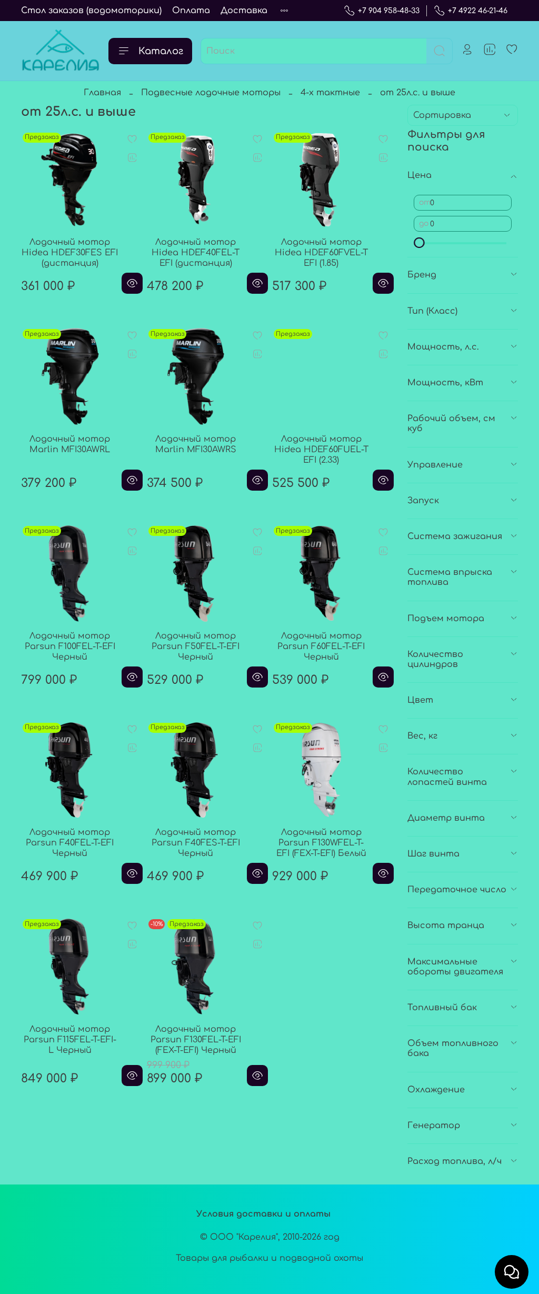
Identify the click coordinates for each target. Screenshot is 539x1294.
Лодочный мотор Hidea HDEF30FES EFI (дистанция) (70, 252)
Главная (102, 92)
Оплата (191, 10)
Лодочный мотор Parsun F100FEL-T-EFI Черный (70, 646)
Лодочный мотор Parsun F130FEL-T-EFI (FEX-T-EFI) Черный (196, 1039)
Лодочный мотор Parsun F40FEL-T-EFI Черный (70, 843)
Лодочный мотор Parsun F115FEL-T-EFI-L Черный (70, 1039)
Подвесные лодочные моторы (211, 92)
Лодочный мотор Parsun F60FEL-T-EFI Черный (321, 646)
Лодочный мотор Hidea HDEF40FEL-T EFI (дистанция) (195, 252)
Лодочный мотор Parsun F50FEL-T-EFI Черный (195, 646)
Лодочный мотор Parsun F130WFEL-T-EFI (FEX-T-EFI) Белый (321, 843)
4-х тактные (330, 92)
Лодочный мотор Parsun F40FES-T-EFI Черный (196, 843)
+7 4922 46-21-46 (477, 11)
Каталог (160, 51)
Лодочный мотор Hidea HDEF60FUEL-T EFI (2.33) (321, 449)
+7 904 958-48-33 (389, 11)
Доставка (244, 10)
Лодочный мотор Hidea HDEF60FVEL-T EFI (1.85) (321, 252)
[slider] (419, 243)
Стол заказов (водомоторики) (91, 10)
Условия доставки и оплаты (263, 1214)
